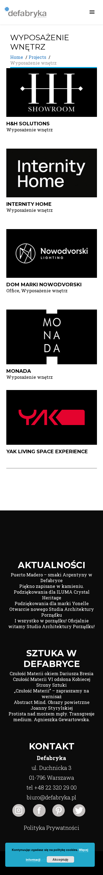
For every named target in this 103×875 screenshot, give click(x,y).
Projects (37, 57)
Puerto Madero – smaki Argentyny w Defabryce (51, 577)
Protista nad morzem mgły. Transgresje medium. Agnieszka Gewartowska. (51, 716)
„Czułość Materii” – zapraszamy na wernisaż (51, 693)
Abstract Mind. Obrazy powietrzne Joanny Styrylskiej (52, 705)
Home (16, 57)
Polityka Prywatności (51, 827)
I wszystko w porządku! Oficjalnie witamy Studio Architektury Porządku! (51, 623)
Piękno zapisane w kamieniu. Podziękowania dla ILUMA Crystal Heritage (52, 591)
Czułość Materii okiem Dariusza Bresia (51, 673)
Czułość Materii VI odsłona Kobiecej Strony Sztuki (51, 682)
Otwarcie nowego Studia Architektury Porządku (51, 612)
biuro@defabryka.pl (51, 797)
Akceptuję (60, 859)
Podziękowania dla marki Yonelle (52, 603)
